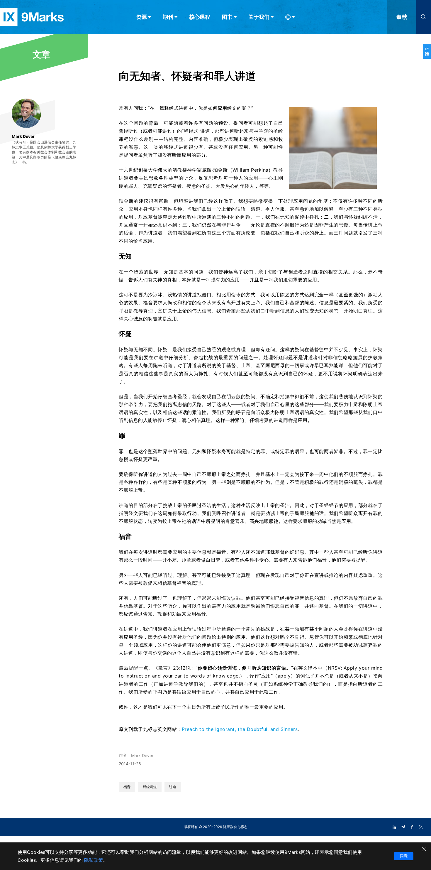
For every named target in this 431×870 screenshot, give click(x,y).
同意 (404, 856)
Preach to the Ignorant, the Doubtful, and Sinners (240, 729)
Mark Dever (142, 755)
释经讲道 (150, 787)
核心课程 (199, 17)
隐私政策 (93, 860)
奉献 (401, 17)
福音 (126, 787)
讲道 (172, 787)
